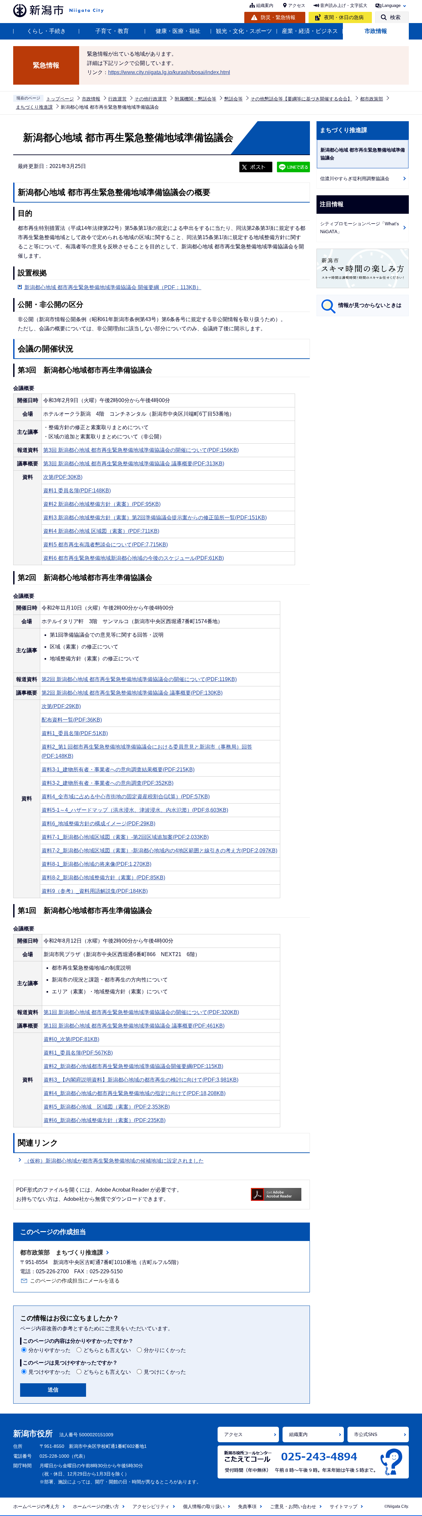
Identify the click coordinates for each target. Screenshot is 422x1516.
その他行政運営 (151, 98)
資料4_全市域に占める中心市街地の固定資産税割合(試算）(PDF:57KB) (126, 796)
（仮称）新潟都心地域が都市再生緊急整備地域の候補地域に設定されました (114, 1161)
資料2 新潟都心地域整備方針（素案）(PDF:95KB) (102, 504)
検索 (395, 17)
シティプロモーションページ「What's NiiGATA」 (359, 227)
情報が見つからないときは (370, 305)
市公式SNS (365, 1434)
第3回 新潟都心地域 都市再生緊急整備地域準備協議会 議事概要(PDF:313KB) (133, 463)
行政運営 (117, 98)
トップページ (60, 98)
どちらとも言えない (107, 1350)
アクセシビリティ (151, 1506)
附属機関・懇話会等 (195, 98)
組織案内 (264, 5)
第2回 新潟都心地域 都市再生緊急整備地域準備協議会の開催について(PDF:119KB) (139, 679)
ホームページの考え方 (36, 1506)
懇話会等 (233, 98)
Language (391, 5)
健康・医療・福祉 (178, 31)
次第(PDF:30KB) (62, 477)
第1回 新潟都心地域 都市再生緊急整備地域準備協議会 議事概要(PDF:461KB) (134, 1026)
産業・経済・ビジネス (310, 31)
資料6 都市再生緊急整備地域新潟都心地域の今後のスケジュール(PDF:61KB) (133, 558)
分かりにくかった (165, 1350)
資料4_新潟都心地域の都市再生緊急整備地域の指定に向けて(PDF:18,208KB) (135, 1093)
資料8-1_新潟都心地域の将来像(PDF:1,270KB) (96, 864)
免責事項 (247, 1506)
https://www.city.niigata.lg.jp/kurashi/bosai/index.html (169, 72)
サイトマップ (343, 1506)
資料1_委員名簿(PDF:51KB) (75, 733)
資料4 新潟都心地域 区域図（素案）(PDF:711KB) (101, 531)
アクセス (296, 5)
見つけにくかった (165, 1372)
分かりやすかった (49, 1350)
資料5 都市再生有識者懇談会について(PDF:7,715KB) (105, 544)
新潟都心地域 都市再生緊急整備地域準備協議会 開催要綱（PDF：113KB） (112, 287)
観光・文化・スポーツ (244, 31)
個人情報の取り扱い (204, 1506)
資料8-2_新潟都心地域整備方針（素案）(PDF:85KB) (103, 877)
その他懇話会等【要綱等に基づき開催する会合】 (301, 98)
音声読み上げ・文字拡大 (343, 5)
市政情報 (376, 31)
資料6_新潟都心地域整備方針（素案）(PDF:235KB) (105, 1120)
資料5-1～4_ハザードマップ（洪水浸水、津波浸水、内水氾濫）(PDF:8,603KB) (135, 810)
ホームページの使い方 (96, 1506)
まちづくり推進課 (34, 107)
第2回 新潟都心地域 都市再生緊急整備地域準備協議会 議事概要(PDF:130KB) (132, 693)
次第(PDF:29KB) (61, 706)
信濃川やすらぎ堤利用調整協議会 (354, 178)
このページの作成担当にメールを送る (75, 1280)
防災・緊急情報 (278, 17)
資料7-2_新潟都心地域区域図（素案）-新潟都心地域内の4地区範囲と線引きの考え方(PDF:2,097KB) (159, 850)
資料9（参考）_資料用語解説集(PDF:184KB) (95, 891)
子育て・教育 (112, 31)
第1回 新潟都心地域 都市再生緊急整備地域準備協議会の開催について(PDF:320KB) (141, 1012)
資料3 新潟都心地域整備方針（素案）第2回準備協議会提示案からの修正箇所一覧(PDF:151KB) (155, 517)
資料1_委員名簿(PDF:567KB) (78, 1053)
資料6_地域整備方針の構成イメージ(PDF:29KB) (98, 823)
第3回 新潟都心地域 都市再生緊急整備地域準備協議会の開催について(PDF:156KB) (141, 450)
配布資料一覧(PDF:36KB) (72, 720)
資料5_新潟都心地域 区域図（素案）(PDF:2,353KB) (107, 1107)
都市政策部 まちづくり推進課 (61, 1252)
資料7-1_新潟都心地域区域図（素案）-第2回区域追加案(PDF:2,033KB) (125, 837)
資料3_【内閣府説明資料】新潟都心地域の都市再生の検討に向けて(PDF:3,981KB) (141, 1080)
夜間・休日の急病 (344, 17)
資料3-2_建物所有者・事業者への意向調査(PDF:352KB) (107, 783)
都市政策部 (371, 98)
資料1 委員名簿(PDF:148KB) (77, 490)
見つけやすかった (49, 1372)
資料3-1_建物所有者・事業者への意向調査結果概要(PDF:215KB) (118, 769)
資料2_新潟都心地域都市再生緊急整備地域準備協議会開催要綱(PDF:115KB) (133, 1066)
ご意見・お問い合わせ (293, 1506)
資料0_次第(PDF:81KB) (71, 1039)
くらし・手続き (46, 31)
